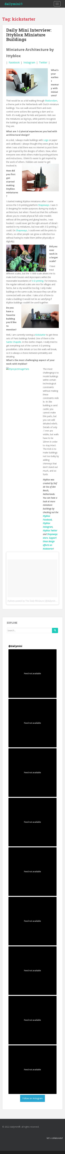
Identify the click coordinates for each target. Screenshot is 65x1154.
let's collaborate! (55, 1138)
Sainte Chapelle (13, 341)
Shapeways (43, 205)
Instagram (29, 62)
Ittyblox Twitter (50, 530)
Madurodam (51, 100)
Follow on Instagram (32, 1098)
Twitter (43, 62)
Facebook (14, 62)
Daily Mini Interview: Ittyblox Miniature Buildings (28, 34)
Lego (45, 140)
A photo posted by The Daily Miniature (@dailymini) (32, 601)
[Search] (55, 630)
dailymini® (14, 4)
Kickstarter (40, 334)
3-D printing (37, 280)
